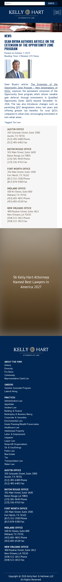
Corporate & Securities (15, 417)
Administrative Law (13, 400)
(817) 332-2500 (15, 178)
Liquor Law (9, 440)
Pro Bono (8, 371)
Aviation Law (10, 407)
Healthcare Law (11, 427)
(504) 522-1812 (15, 217)
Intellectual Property (14, 430)
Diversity (8, 368)
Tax (6, 457)
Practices (9, 397)
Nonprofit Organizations (15, 444)
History (7, 365)
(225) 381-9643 (15, 158)
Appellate (9, 404)
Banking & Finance (13, 410)
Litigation (8, 437)
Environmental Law (13, 420)
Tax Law (17, 122)
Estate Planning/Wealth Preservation (21, 424)
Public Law (9, 450)
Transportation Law (13, 460)
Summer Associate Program (17, 388)
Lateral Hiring (10, 391)
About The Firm (13, 361)
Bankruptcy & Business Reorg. (18, 414)
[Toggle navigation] (57, 12)
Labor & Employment (14, 434)
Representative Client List (16, 378)
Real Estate (9, 454)
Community (9, 375)
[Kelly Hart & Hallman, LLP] (31, 351)
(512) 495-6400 (15, 139)
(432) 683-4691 (15, 198)
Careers (8, 384)
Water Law (9, 464)
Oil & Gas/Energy (12, 447)
